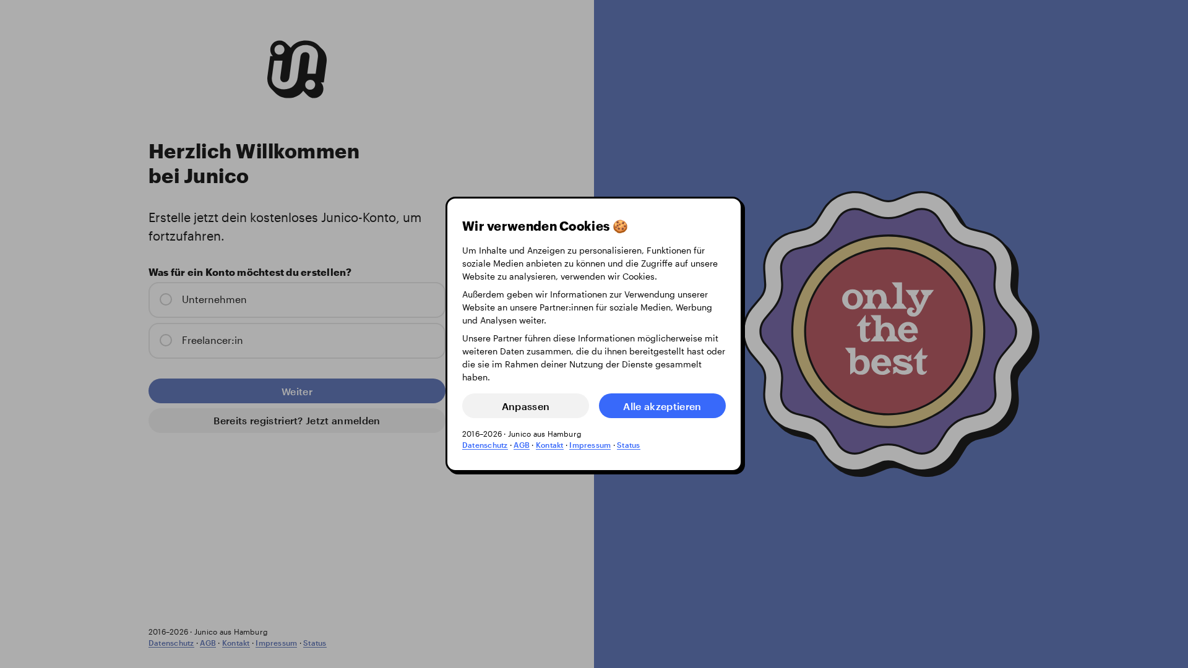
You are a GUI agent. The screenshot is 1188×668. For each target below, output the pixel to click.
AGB (522, 444)
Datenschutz (485, 444)
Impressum (590, 444)
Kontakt (550, 444)
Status (628, 444)
